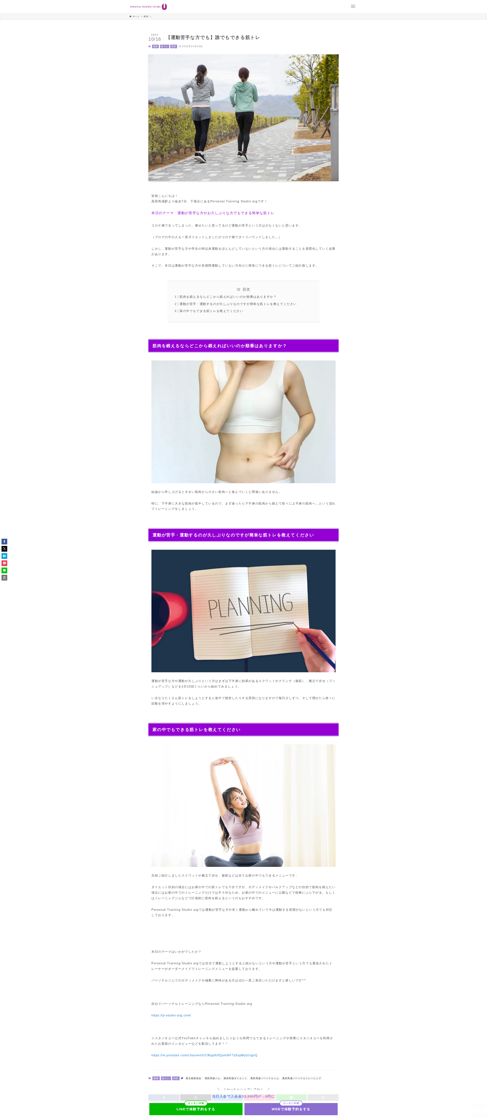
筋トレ (164, 46)
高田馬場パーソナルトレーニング (301, 1078)
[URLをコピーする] (4, 577)
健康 (155, 46)
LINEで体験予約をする (196, 1109)
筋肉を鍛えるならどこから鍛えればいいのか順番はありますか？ (228, 296)
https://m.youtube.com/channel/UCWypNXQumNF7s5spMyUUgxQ (204, 1055)
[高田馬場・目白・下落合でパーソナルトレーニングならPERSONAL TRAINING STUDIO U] (148, 6)
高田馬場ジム (212, 1078)
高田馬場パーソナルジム (265, 1078)
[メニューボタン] (353, 6)
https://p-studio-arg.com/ (171, 1015)
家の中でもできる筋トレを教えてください (211, 311)
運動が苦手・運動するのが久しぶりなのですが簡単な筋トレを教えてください (238, 304)
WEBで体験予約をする (291, 1109)
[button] (4, 541)
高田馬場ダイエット (235, 1078)
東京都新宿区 (193, 1078)
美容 (173, 46)
